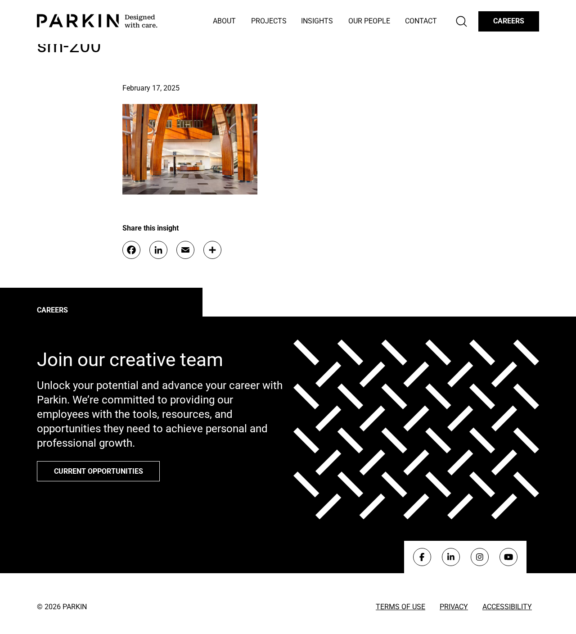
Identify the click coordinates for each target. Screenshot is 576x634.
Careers (508, 21)
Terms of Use (400, 606)
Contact (421, 21)
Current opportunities (98, 471)
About (224, 21)
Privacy (454, 606)
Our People (369, 21)
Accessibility (507, 606)
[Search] (461, 21)
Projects (269, 21)
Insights (317, 21)
